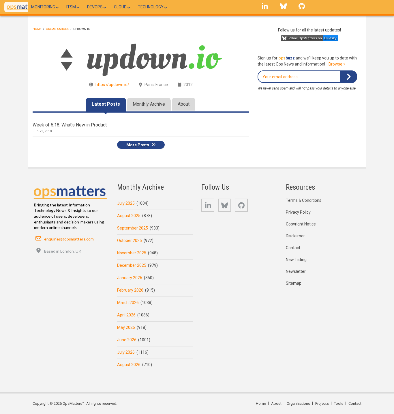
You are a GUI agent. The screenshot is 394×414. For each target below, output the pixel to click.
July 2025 (126, 203)
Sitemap (293, 283)
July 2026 (126, 352)
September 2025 (132, 228)
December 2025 (131, 265)
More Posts (137, 144)
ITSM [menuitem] (71, 7)
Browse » (337, 64)
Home (37, 29)
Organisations (57, 29)
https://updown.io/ (112, 84)
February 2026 (130, 290)
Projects (322, 403)
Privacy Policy (298, 212)
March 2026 (128, 302)
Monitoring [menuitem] (43, 7)
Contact (293, 247)
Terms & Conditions (303, 200)
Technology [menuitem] (151, 7)
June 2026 (126, 339)
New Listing (296, 259)
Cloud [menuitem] (120, 7)
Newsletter (296, 271)
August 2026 (128, 364)
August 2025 (128, 215)
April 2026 (126, 315)
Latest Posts (106, 104)
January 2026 (129, 277)
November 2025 (131, 253)
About (184, 104)
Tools (338, 403)
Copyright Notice (301, 224)
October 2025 (129, 240)
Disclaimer (295, 236)
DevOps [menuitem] (95, 7)
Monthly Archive (149, 104)
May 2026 (126, 327)
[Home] (22, 7)
